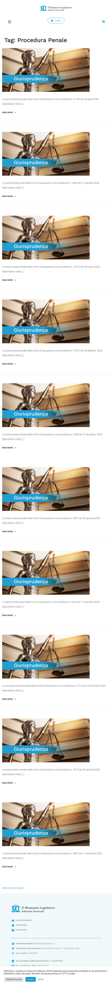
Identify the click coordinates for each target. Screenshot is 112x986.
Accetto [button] (30, 979)
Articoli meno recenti (12, 888)
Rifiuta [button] (40, 979)
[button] (9, 22)
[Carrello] (103, 21)
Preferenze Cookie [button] (14, 979)
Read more (9, 112)
